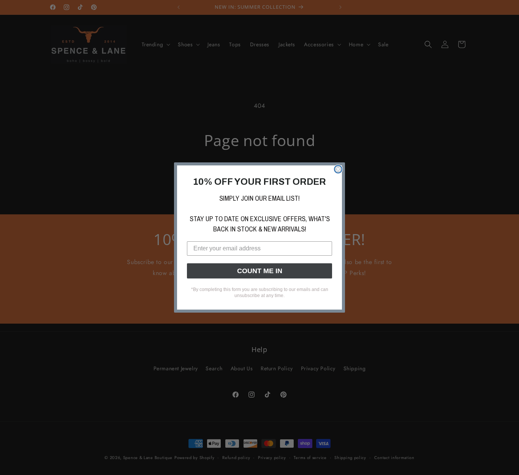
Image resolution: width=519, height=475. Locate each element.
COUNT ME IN (259, 271)
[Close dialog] (338, 169)
